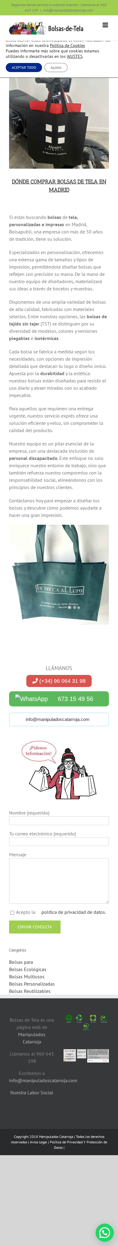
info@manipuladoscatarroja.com (68, 10)
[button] (105, 1233)
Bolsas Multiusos (26, 976)
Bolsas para (21, 962)
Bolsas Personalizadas (32, 984)
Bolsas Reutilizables (30, 991)
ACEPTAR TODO (24, 67)
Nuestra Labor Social (31, 1092)
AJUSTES (74, 56)
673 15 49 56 (75, 699)
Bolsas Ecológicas (27, 969)
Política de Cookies (67, 45)
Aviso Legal (38, 1142)
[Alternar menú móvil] (106, 25)
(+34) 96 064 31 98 (62, 681)
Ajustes (56, 67)
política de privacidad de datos (72, 912)
